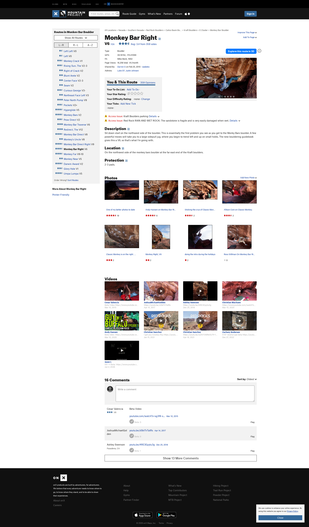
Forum (178, 13)
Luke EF (121, 70)
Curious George (72, 90)
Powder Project (221, 494)
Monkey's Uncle (72, 139)
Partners (168, 13)
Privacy (170, 523)
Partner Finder (131, 499)
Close (280, 517)
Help (126, 490)
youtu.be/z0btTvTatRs (141, 430)
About (126, 485)
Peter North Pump (73, 100)
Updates (146, 66)
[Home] (70, 13)
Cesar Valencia (112, 302)
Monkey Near (71, 158)
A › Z (90, 45)
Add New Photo (247, 177)
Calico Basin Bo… (174, 30)
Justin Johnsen (132, 70)
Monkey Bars (71, 114)
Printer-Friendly (60, 194)
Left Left (68, 51)
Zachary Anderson (231, 332)
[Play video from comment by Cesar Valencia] (122, 291)
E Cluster (203, 30)
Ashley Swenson (191, 302)
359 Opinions (147, 82)
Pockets (68, 105)
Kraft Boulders (190, 30)
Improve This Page (246, 32)
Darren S (121, 66)
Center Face (70, 80)
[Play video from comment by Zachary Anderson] (239, 320)
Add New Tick (128, 103)
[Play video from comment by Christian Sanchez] (161, 320)
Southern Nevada (136, 30)
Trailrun (86, 4)
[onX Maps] (60, 480)
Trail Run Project (222, 490)
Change (145, 98)
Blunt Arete (70, 75)
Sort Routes (73, 180)
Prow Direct (70, 119)
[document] (280, 513)
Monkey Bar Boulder (219, 30)
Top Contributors (177, 490)
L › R (61, 45)
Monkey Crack (71, 60)
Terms (161, 523)
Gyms (142, 13)
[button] (199, 78)
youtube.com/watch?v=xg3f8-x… (147, 416)
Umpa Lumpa (71, 173)
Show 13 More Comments (181, 458)
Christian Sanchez (153, 332)
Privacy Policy (292, 511)
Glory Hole (69, 168)
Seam (67, 85)
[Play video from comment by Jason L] (122, 350)
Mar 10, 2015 (172, 416)
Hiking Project (220, 485)
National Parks (221, 499)
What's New (154, 13)
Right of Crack (72, 70)
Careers (57, 505)
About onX (59, 500)
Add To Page (249, 37)
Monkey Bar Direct (74, 134)
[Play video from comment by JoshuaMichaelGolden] (161, 291)
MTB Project (175, 499)
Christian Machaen (231, 302)
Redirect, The (71, 129)
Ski (97, 4)
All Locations (110, 30)
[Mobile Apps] (187, 13)
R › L (75, 45)
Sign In (250, 13)
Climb (55, 4)
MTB (65, 4)
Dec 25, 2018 (162, 444)
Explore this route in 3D (241, 51)
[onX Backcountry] (114, 4)
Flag (252, 422)
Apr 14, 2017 (160, 430)
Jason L (108, 362)
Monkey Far (70, 154)
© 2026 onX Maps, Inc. (146, 523)
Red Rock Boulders (154, 30)
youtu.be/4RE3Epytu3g (142, 444)
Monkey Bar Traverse (75, 124)
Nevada (122, 30)
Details (153, 116)
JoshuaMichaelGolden (154, 302)
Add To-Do (133, 89)
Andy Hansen (111, 332)
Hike (74, 4)
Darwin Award (71, 163)
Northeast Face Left (74, 95)
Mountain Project (177, 494)
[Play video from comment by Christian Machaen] (239, 291)
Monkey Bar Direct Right (77, 144)
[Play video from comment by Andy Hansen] (122, 320)
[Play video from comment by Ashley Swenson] (200, 291)
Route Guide (129, 13)
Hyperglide (70, 109)
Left (66, 56)
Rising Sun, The (72, 65)
